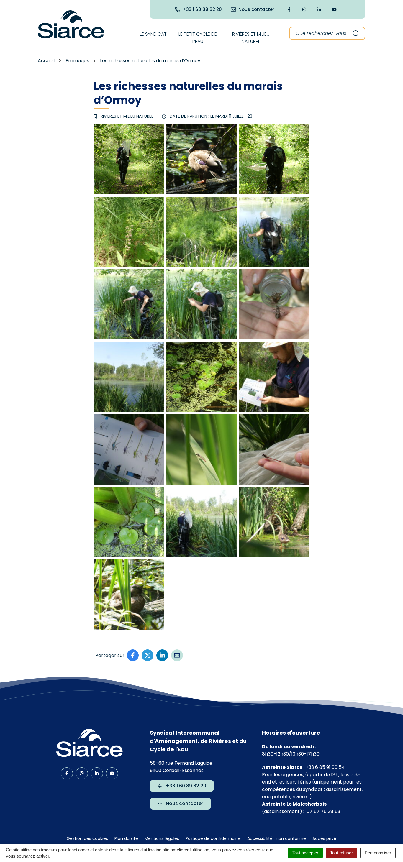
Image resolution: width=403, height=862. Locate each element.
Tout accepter (305, 852)
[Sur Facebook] (133, 655)
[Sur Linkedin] (162, 655)
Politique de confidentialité (213, 838)
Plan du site (126, 838)
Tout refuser (341, 852)
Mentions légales (162, 838)
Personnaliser (378, 852)
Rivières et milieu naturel (251, 38)
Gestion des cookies (87, 838)
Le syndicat (153, 34)
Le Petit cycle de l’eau (197, 38)
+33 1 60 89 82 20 (186, 785)
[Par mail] (177, 655)
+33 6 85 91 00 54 (325, 767)
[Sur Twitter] (147, 655)
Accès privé (324, 838)
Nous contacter (184, 803)
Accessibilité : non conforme (276, 838)
